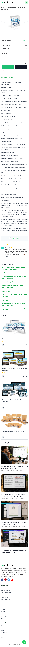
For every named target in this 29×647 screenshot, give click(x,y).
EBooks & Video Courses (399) (7, 588)
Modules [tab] (21, 34)
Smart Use (3, 616)
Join (2, 635)
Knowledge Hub (4, 632)
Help (2, 618)
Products (3, 625)
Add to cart (8, 67)
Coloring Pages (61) (5, 594)
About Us (3, 630)
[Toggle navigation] (26, 2)
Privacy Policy (4, 609)
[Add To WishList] (3, 70)
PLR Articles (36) (4, 597)
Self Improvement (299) (6, 590)
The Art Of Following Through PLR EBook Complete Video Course (14, 369)
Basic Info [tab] (8, 34)
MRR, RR (25, 40)
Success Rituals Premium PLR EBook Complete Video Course (13, 400)
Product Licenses (5, 606)
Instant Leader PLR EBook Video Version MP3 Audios (13, 337)
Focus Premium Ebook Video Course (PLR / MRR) (14, 431)
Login (2, 637)
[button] (3, 21)
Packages (3, 628)
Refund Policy (4, 611)
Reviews (11, 77)
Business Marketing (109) (6, 592)
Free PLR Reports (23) (5, 599)
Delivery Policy (4, 613)
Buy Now (21, 67)
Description (4, 77)
